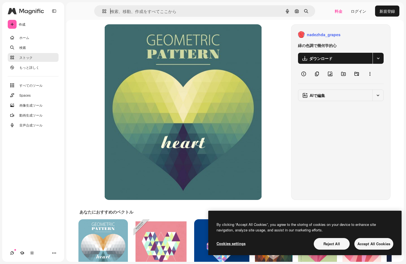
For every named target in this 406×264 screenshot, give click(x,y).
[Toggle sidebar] (54, 11)
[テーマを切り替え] (32, 253)
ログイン (358, 11)
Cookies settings (231, 243)
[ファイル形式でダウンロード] (378, 58)
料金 (338, 11)
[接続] (12, 253)
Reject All (331, 243)
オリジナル (142, 35)
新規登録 (387, 11)
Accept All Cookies (373, 243)
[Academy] (22, 253)
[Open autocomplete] (102, 11)
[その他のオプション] (369, 73)
